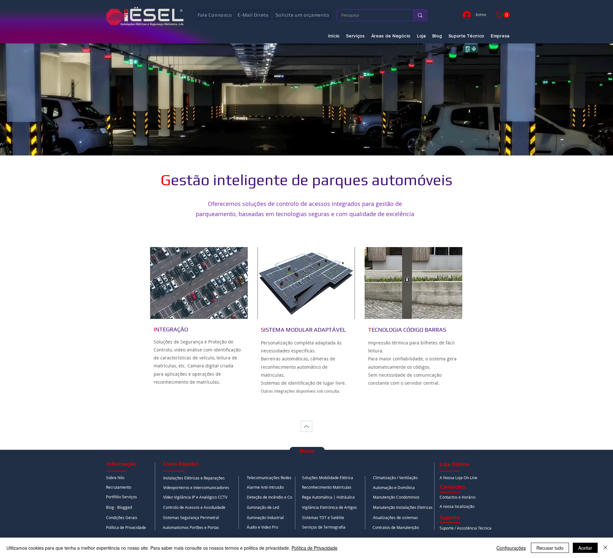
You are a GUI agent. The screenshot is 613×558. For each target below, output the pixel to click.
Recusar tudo (550, 548)
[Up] (306, 426)
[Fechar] (605, 548)
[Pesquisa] (420, 15)
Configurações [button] (511, 548)
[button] (503, 14)
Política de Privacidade (314, 548)
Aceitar (585, 548)
